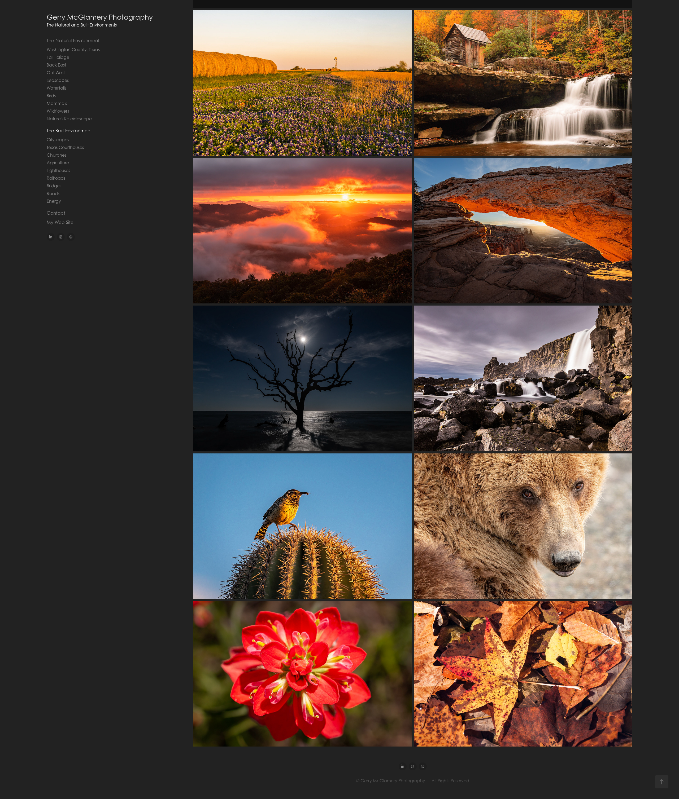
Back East (56, 65)
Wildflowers (58, 111)
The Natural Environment (73, 40)
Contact (56, 213)
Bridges (54, 185)
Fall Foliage (58, 57)
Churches (56, 155)
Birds (51, 95)
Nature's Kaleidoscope (69, 118)
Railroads (56, 178)
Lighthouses (58, 170)
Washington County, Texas (73, 49)
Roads (53, 193)
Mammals (57, 103)
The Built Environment (69, 130)
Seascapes (58, 80)
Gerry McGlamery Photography (100, 17)
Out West (56, 72)
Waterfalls (56, 88)
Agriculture (58, 162)
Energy (54, 201)
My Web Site (60, 222)
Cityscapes (58, 139)
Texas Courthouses (65, 147)
